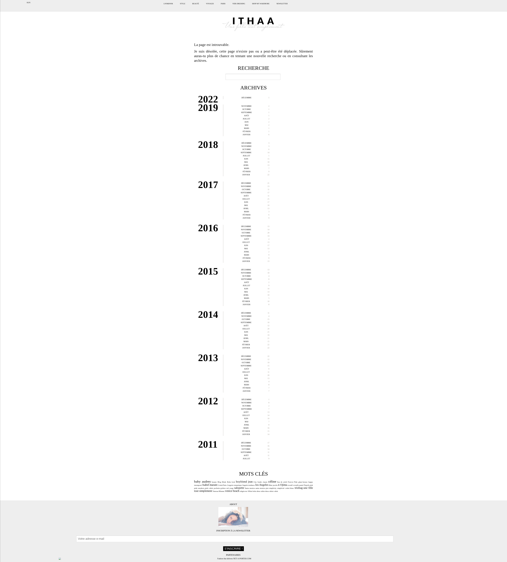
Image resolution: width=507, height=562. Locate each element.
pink (311, 485)
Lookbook (155, 7)
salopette (239, 487)
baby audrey (202, 481)
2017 (208, 184)
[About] (233, 517)
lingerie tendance (248, 485)
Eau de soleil (282, 482)
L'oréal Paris (222, 485)
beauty (214, 482)
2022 (208, 99)
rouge (231, 488)
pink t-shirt (209, 488)
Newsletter (269, 7)
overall (290, 485)
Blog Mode (222, 482)
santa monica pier (261, 488)
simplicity (272, 488)
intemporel (198, 485)
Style (170, 7)
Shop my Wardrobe (248, 7)
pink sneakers (199, 488)
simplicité (280, 488)
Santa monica (250, 488)
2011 (208, 444)
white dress (265, 491)
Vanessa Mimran (218, 491)
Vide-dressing (226, 7)
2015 (208, 271)
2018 (208, 144)
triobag (299, 487)
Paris (210, 7)
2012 (208, 401)
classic (265, 482)
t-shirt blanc (289, 488)
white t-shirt (273, 491)
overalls (296, 485)
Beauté (183, 7)
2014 (208, 314)
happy (310, 482)
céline (272, 481)
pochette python (220, 488)
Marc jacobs (273, 485)
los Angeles (261, 484)
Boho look (231, 482)
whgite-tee (243, 491)
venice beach (232, 490)
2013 (208, 357)
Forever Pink (292, 482)
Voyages (197, 7)
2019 (208, 107)
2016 (208, 227)
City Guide (257, 482)
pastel (301, 485)
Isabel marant (209, 484)
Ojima (283, 484)
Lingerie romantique (234, 485)
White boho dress (254, 491)
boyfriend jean (244, 481)
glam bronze (303, 482)
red (227, 488)
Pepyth (306, 485)
